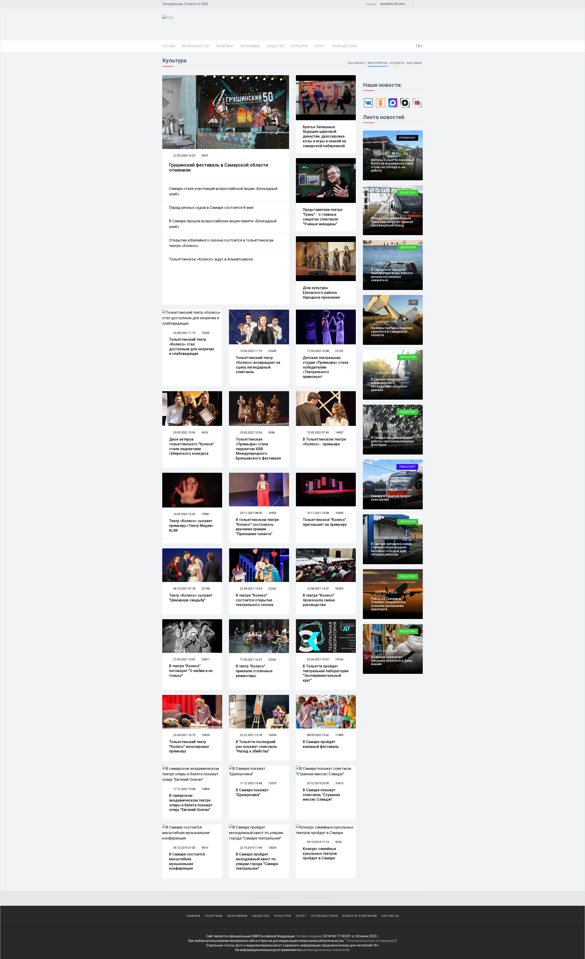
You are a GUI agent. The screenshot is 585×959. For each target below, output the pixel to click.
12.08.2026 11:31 (385, 322)
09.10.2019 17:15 (317, 842)
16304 (272, 735)
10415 (339, 783)
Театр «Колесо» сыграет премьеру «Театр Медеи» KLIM (191, 526)
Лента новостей (195, 46)
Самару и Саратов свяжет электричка (391, 497)
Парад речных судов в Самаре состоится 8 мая (211, 207)
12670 (272, 783)
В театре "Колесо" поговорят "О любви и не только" (191, 671)
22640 (272, 351)
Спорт (319, 46)
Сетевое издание (309, 936)
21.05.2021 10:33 (184, 659)
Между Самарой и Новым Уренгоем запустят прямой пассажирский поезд (392, 221)
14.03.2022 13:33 (184, 514)
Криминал (407, 137)
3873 (205, 155)
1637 (406, 212)
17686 (407, 489)
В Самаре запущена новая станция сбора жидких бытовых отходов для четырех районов (391, 549)
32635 (339, 588)
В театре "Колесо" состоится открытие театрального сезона (254, 600)
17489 (339, 735)
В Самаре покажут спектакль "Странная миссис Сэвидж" (321, 795)
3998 (406, 651)
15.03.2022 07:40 (317, 432)
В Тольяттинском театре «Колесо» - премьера (324, 441)
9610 (205, 847)
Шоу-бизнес (356, 63)
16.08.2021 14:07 (317, 588)
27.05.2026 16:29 (184, 155)
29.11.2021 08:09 (250, 513)
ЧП (413, 302)
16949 (339, 513)
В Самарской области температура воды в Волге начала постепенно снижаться (392, 275)
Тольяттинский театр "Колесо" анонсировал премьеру (189, 747)
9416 (205, 432)
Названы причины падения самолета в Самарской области (392, 331)
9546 (271, 432)
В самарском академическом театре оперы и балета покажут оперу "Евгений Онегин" (191, 802)
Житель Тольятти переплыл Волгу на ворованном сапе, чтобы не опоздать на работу (392, 165)
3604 (406, 263)
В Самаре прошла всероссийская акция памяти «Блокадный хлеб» (223, 224)
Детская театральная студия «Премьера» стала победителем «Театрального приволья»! (325, 367)
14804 (206, 789)
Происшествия (344, 46)
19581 (206, 514)
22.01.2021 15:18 (250, 735)
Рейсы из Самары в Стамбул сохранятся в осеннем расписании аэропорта (388, 604)
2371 (406, 322)
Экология (407, 247)
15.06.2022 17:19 (250, 351)
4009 (406, 592)
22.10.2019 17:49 (250, 847)
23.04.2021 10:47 (317, 659)
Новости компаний (359, 915)
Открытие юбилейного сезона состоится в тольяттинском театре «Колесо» (221, 243)
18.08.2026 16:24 (385, 212)
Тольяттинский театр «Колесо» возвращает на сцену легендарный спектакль (258, 365)
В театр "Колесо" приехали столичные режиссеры (254, 671)
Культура (299, 46)
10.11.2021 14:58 (317, 513)
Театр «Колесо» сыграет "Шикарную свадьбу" (190, 597)
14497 (339, 432)
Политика (224, 46)
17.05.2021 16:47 (250, 659)
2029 (406, 431)
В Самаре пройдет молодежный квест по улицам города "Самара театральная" (257, 861)
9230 (338, 842)
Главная (193, 915)
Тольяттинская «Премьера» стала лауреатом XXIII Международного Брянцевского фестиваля (258, 448)
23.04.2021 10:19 (184, 735)
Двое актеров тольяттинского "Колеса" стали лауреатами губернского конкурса (191, 446)
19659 (206, 735)
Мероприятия (378, 63)
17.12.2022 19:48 (184, 789)
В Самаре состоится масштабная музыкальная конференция (187, 861)
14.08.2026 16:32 (385, 263)
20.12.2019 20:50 (317, 783)
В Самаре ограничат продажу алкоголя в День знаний (391, 660)
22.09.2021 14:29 (250, 588)
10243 (206, 333)
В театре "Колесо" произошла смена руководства (319, 600)
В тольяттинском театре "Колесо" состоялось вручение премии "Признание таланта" (257, 527)
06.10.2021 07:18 (184, 588)
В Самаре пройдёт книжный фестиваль (321, 744)
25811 (206, 659)
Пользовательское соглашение (370, 941)
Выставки (414, 63)
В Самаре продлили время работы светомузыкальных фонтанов (392, 441)
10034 (272, 847)
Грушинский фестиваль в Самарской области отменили (218, 167)
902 (405, 153)
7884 (406, 537)
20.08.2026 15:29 (385, 153)
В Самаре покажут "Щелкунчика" (252, 792)
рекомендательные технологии (325, 950)
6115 (406, 373)
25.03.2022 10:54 (250, 432)
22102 (339, 351)
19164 (339, 659)
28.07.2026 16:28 (385, 651)
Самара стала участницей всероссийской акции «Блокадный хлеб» (223, 191)
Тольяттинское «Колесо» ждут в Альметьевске (211, 259)
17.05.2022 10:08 (317, 351)
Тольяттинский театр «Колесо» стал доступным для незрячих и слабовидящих (191, 346)
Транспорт (407, 466)
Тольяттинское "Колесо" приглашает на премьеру (325, 522)
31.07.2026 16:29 (385, 537)
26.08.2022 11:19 (184, 333)
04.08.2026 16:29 (385, 489)
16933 (272, 513)
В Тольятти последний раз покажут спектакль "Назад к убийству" (256, 747)
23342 (272, 659)
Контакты (390, 915)
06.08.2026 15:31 (385, 431)
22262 (272, 588)
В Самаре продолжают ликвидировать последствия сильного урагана (389, 384)
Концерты (397, 63)
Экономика (250, 46)
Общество (276, 46)
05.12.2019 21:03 (184, 847)
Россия (168, 46)
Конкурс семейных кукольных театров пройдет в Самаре (320, 854)
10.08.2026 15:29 (385, 373)
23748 (206, 588)
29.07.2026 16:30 (385, 592)
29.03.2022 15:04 (184, 432)
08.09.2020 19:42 (317, 735)
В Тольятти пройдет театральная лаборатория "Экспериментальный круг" (325, 673)
